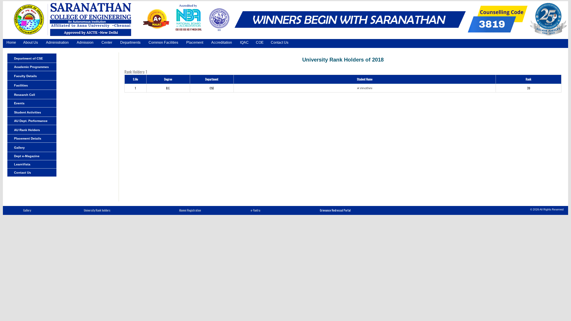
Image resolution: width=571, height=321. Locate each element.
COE (260, 42)
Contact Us (279, 42)
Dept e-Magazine (26, 156)
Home (11, 42)
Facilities (21, 85)
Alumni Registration (190, 210)
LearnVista (22, 164)
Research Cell (24, 95)
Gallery (19, 147)
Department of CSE (28, 58)
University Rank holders (97, 210)
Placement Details (27, 138)
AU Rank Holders (27, 130)
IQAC (244, 42)
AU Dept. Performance (31, 121)
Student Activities (27, 112)
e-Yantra (255, 210)
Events (19, 103)
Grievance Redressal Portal (335, 210)
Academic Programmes (31, 67)
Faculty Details (25, 76)
